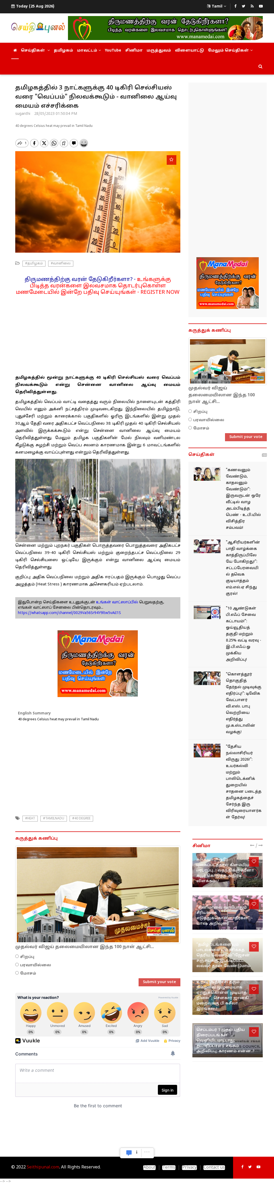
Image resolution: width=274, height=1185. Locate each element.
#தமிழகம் (34, 263)
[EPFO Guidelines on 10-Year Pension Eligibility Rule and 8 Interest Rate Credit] (207, 612)
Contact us (214, 1167)
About (149, 1167)
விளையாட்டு (189, 50)
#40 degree (81, 818)
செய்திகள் (33, 50)
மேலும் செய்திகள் (228, 50)
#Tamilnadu (53, 818)
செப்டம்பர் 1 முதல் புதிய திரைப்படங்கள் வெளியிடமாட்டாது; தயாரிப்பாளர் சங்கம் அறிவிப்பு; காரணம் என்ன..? (225, 1041)
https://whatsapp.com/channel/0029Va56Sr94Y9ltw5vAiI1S (69, 613)
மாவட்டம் (87, 50)
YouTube (113, 50)
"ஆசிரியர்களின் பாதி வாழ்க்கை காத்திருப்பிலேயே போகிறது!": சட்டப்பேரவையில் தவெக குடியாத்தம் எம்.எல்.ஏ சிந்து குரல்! (243, 568)
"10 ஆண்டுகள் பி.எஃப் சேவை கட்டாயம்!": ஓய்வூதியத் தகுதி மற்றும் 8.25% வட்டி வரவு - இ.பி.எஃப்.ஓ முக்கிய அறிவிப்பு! (243, 634)
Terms (168, 1167)
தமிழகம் (63, 50)
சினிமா (134, 50)
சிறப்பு (27, 957)
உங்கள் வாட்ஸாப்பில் (116, 602)
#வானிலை (61, 263)
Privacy (189, 1167)
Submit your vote (159, 982)
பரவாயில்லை (35, 965)
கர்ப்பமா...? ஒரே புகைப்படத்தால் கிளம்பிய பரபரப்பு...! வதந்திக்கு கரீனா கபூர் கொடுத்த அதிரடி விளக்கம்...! (225, 870)
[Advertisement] (97, 333)
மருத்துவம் (159, 50)
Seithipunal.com (43, 1167)
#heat (30, 818)
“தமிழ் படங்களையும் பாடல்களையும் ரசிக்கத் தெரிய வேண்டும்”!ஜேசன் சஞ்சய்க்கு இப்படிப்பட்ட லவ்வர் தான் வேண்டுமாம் (223, 955)
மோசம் (28, 973)
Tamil (217, 6)
